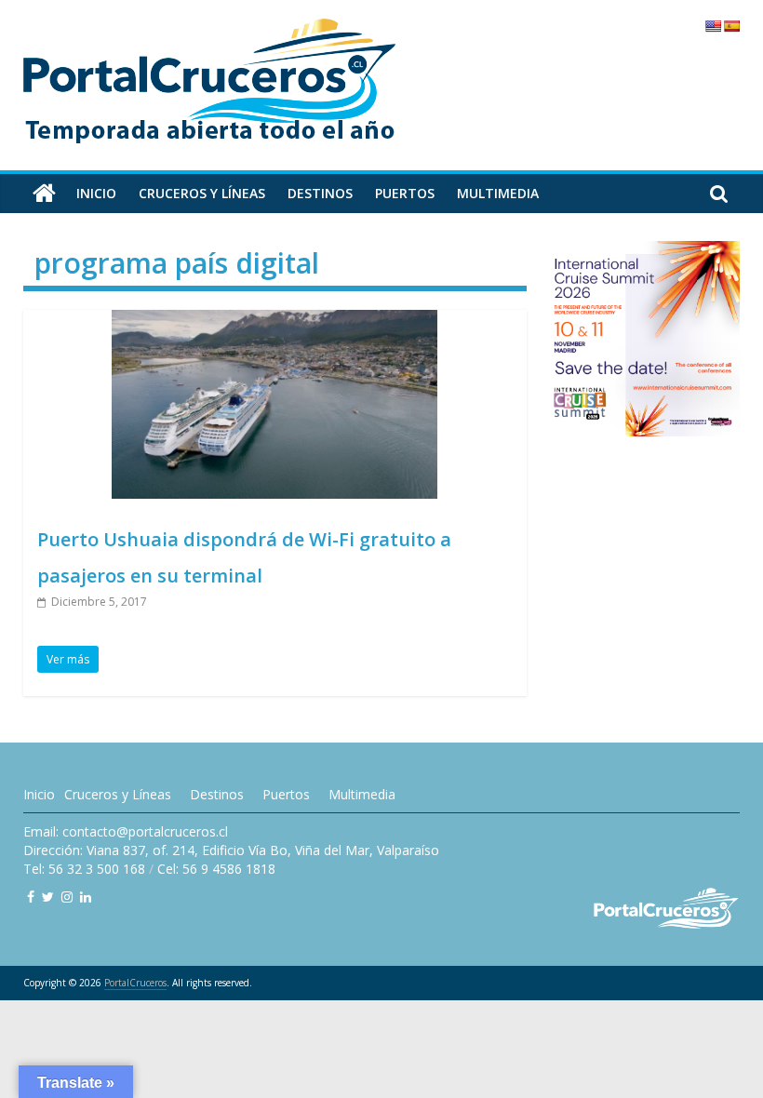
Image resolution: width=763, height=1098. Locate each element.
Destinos (320, 193)
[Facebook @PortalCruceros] (30, 896)
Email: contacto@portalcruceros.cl (125, 831)
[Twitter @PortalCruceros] (48, 896)
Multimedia (498, 193)
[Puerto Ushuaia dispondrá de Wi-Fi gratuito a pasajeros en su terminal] (274, 321)
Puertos (405, 193)
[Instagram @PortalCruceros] (67, 896)
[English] (712, 26)
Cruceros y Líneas (117, 794)
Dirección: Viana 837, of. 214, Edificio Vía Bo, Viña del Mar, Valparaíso (231, 850)
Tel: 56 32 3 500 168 (84, 868)
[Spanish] (731, 26)
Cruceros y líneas (202, 193)
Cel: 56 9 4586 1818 (216, 868)
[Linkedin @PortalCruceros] (85, 896)
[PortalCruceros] (44, 193)
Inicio (96, 193)
